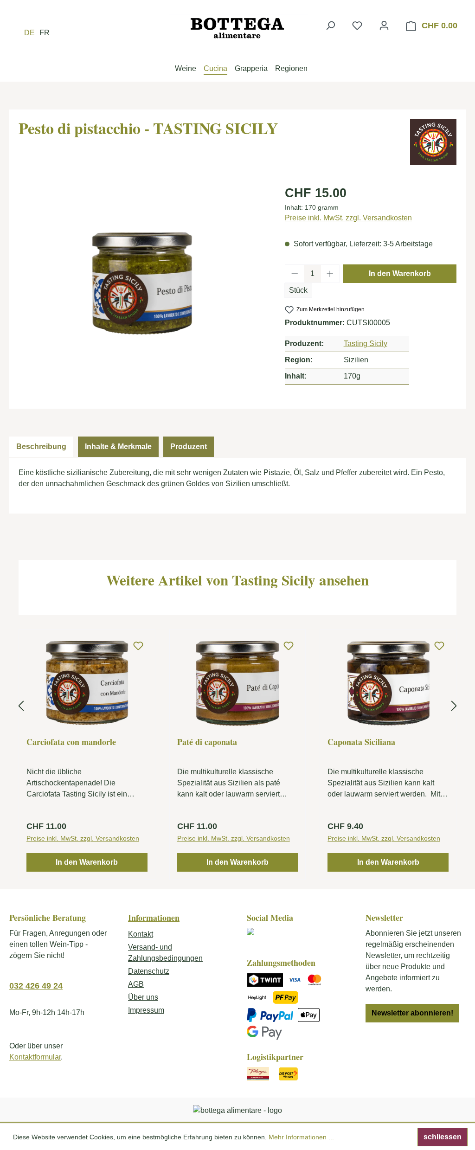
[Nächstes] (454, 706)
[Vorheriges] (21, 706)
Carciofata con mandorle (71, 742)
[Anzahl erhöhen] (330, 273)
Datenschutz (148, 971)
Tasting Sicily (365, 343)
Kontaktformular (35, 1057)
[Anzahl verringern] (294, 273)
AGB (136, 984)
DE (29, 33)
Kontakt (140, 934)
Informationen (154, 918)
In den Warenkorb (400, 273)
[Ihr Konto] (384, 25)
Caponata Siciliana (361, 742)
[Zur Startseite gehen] (237, 28)
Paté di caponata (207, 742)
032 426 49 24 (36, 985)
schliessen (443, 1137)
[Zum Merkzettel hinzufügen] (138, 646)
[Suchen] (330, 25)
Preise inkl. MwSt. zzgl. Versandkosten (348, 218)
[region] (142, 283)
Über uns (143, 997)
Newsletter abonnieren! (412, 1013)
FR (44, 33)
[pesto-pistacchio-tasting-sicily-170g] (142, 283)
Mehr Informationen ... (301, 1137)
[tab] (41, 447)
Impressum (146, 1010)
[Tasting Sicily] (433, 142)
